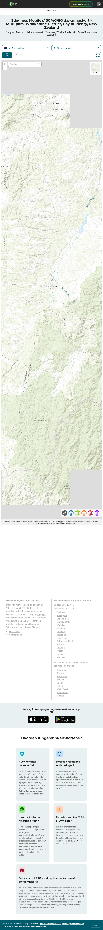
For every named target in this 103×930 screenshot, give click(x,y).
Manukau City (63, 622)
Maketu (60, 695)
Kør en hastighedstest (81, 4)
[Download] (38, 719)
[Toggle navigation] (4, 4)
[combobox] (27, 48)
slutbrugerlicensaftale (37, 926)
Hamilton (61, 628)
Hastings (61, 647)
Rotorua (60, 644)
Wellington (62, 615)
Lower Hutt (62, 638)
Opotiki (60, 683)
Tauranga (61, 635)
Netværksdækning (7, 55)
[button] (5, 64)
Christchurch (63, 619)
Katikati (60, 686)
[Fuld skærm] (98, 55)
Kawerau (61, 679)
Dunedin (61, 631)
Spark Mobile (15, 635)
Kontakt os (76, 841)
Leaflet (7, 521)
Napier (60, 654)
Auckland (61, 612)
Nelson (60, 651)
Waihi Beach (63, 689)
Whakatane (62, 676)
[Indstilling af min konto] (98, 4)
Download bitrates (15, 55)
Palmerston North (65, 641)
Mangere (61, 657)
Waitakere (61, 625)
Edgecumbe (62, 692)
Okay (95, 925)
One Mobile (14, 631)
